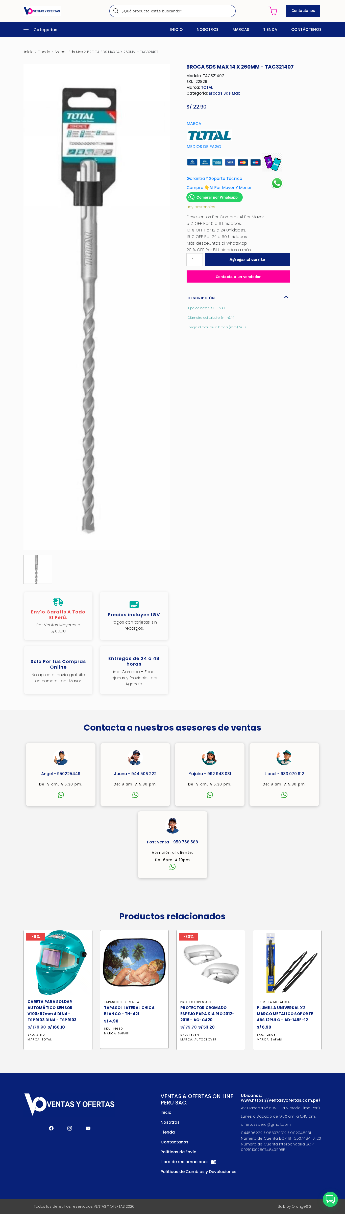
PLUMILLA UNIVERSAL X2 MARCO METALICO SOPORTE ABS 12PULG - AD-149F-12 (285, 1014)
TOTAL (207, 87)
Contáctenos (306, 29)
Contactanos (174, 1142)
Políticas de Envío (178, 1152)
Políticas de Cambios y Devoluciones (198, 1172)
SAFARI (124, 1033)
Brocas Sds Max (69, 51)
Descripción (201, 298)
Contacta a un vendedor (238, 276)
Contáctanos (303, 10)
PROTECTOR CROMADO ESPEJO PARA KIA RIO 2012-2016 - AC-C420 (207, 1014)
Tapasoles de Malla (121, 1002)
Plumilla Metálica (273, 1002)
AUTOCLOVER (205, 1039)
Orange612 (301, 1206)
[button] (330, 1199)
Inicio (176, 29)
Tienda (270, 29)
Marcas (241, 29)
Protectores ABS (196, 1002)
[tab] (238, 296)
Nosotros (208, 29)
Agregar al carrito (247, 259)
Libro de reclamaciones (185, 1162)
